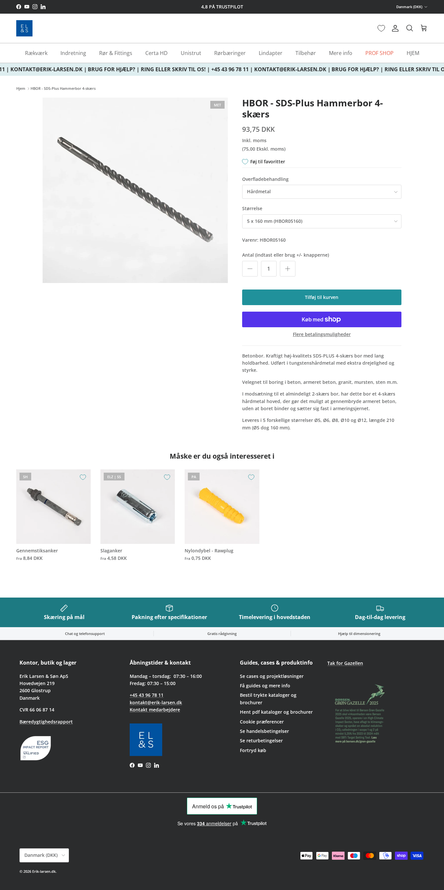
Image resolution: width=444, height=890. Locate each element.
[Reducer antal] (250, 268)
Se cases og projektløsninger (272, 676)
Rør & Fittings (115, 53)
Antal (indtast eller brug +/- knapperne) (285, 255)
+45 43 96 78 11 (146, 695)
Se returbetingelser (261, 740)
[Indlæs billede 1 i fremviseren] (135, 190)
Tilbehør (305, 53)
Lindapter (270, 53)
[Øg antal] (287, 268)
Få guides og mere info (265, 685)
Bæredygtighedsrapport (46, 722)
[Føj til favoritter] (83, 477)
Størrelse (252, 208)
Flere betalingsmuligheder (322, 334)
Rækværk (36, 53)
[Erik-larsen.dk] (24, 28)
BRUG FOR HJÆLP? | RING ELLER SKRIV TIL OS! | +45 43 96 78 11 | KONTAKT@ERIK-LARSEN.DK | (205, 69)
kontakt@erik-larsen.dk (156, 702)
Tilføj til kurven (321, 297)
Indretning (73, 53)
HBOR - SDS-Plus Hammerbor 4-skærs (63, 88)
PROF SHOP (379, 53)
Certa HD (156, 53)
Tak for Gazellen (345, 663)
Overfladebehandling (265, 179)
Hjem (20, 88)
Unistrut (191, 53)
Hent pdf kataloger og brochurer (276, 712)
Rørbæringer (230, 53)
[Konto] (394, 28)
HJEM (413, 53)
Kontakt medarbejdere (155, 710)
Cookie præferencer (262, 722)
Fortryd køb (253, 750)
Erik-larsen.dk (44, 871)
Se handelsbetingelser (264, 731)
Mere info (340, 53)
